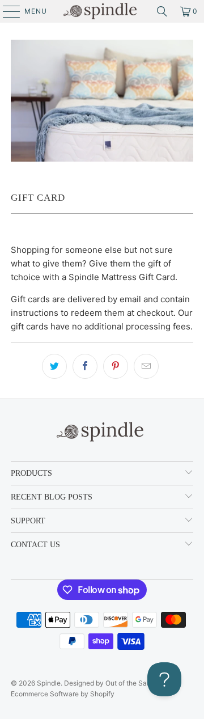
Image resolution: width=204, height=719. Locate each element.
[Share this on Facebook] (85, 366)
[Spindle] (102, 11)
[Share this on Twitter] (54, 366)
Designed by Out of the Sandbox (115, 683)
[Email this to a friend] (146, 366)
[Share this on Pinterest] (115, 366)
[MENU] (6, 11)
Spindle (49, 683)
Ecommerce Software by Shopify (62, 694)
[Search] (162, 11)
